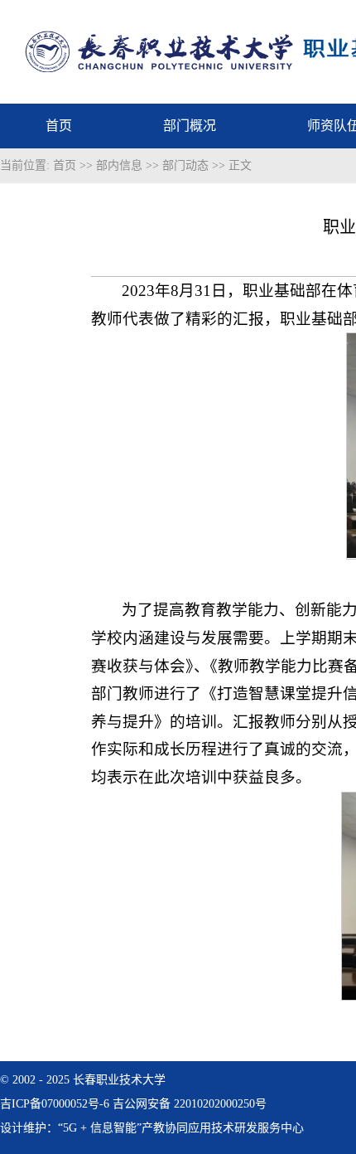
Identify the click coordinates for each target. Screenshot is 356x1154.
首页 (59, 126)
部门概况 (189, 126)
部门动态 (185, 165)
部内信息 (119, 165)
